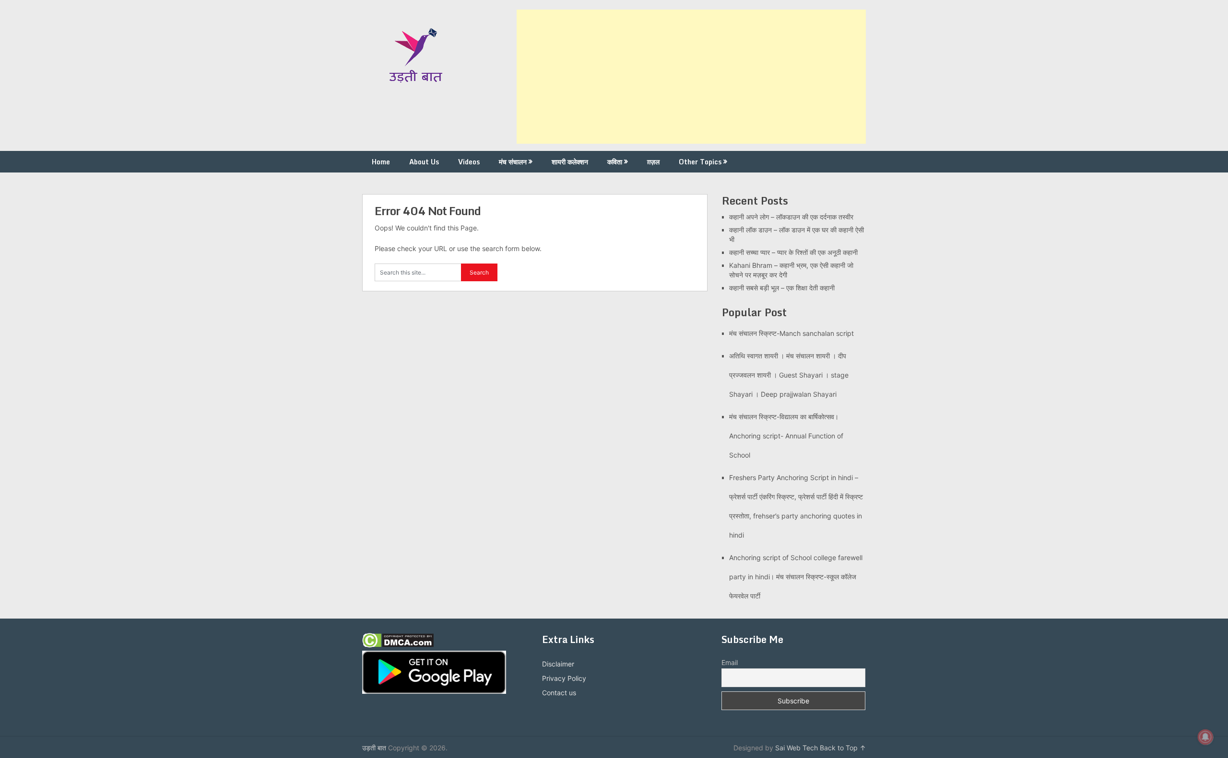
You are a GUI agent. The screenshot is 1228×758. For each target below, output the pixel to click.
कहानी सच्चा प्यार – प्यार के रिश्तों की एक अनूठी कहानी (793, 252)
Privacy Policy (564, 678)
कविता (614, 161)
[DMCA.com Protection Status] (398, 645)
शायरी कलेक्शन (570, 161)
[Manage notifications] (1205, 737)
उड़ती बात (374, 748)
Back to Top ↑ (843, 748)
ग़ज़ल (653, 161)
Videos (469, 161)
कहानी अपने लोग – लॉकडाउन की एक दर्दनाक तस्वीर (791, 217)
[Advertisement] (691, 77)
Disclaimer (558, 664)
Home (381, 161)
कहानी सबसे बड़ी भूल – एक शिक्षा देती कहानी (782, 288)
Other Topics (700, 161)
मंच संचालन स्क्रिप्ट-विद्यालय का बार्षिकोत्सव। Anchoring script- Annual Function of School (786, 436)
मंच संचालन (513, 161)
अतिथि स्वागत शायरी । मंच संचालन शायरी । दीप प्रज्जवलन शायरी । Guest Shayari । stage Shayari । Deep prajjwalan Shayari (789, 375)
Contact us (559, 693)
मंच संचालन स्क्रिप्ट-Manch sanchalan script (791, 333)
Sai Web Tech (796, 748)
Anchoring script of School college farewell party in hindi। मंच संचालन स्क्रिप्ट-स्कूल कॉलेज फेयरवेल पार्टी (795, 576)
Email (729, 662)
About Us (424, 161)
